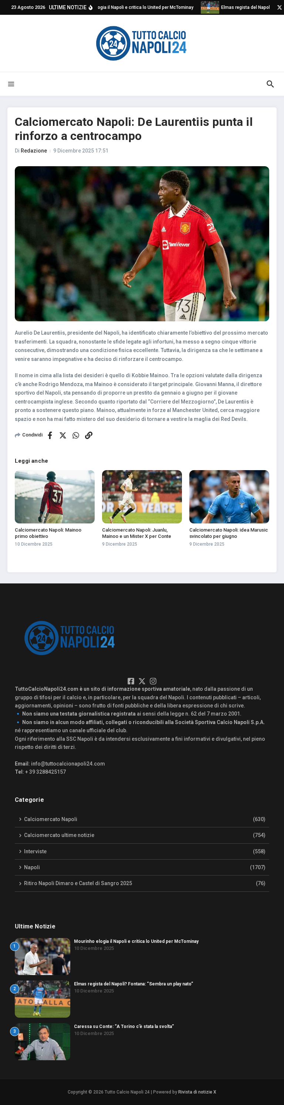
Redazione (34, 151)
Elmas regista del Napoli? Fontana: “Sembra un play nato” (133, 984)
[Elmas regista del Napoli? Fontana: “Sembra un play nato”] (205, 7)
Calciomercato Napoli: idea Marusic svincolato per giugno (228, 533)
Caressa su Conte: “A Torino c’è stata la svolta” (124, 1026)
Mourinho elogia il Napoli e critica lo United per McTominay (136, 941)
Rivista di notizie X (197, 1092)
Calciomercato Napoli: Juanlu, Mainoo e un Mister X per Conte (136, 533)
